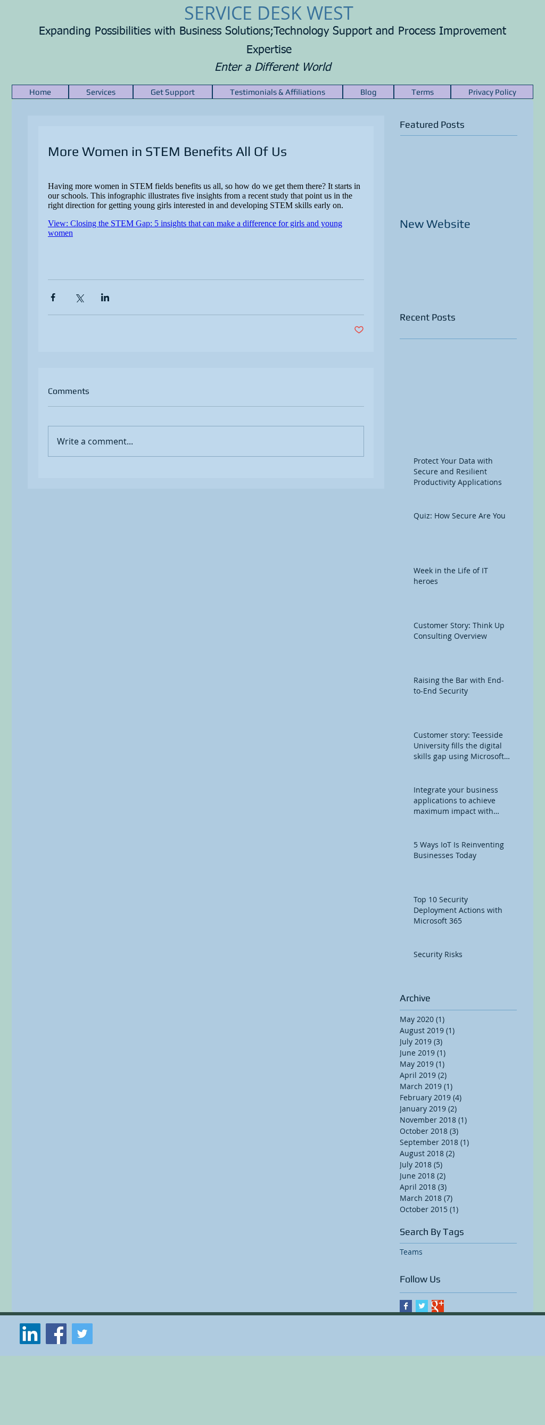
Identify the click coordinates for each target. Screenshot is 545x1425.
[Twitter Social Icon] (82, 1333)
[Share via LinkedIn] (105, 297)
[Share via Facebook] (53, 297)
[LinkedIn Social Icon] (30, 1333)
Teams (411, 1252)
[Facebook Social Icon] (56, 1333)
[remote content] (206, 214)
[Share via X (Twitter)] (79, 297)
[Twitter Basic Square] (422, 1306)
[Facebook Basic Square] (406, 1306)
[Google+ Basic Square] (438, 1306)
